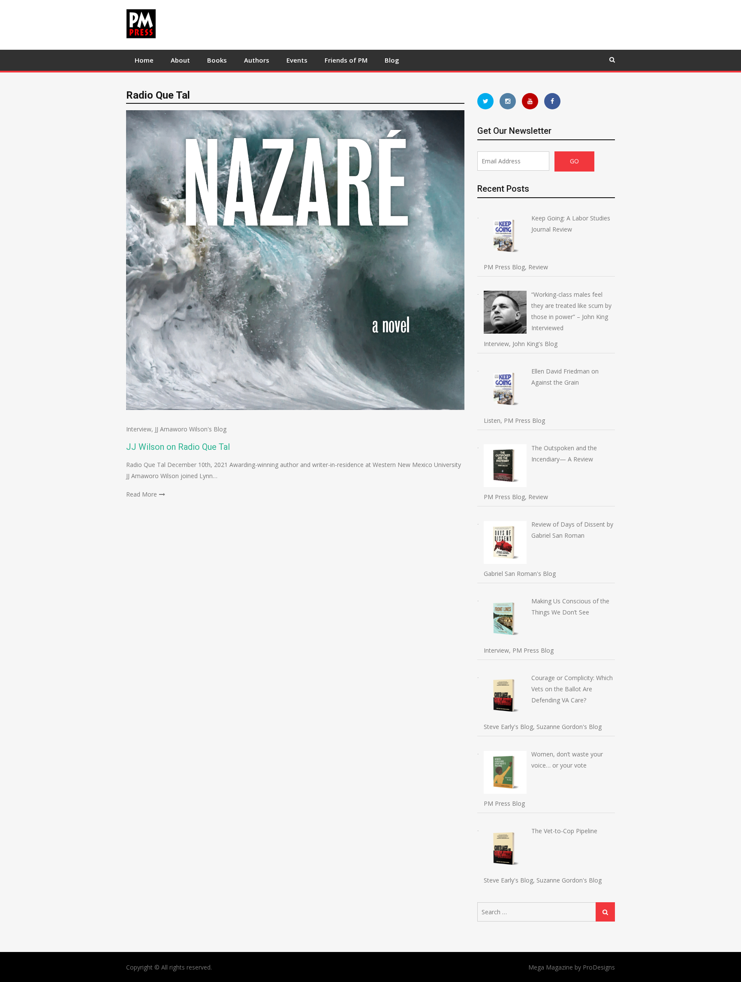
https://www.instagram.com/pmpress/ (508, 101)
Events (296, 60)
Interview (138, 429)
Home (144, 60)
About (180, 60)
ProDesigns (599, 967)
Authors (256, 60)
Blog (392, 60)
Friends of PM (346, 60)
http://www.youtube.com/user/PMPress (530, 101)
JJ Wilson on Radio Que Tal (178, 447)
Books (217, 60)
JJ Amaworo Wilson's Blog (190, 429)
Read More (141, 494)
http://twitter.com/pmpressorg (485, 101)
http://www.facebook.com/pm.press (552, 101)
